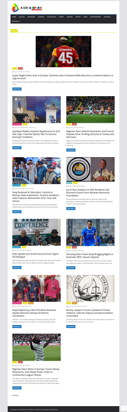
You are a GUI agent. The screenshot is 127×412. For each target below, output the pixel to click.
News (85, 17)
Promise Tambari (82, 306)
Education (31, 17)
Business (41, 17)
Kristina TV (16, 21)
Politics (22, 17)
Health (78, 17)
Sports (61, 17)
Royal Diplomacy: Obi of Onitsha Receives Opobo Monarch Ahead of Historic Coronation (34, 312)
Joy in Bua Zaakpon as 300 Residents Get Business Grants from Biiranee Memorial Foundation (87, 192)
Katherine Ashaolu (29, 188)
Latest (14, 68)
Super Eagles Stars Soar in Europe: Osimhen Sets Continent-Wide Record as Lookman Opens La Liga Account (62, 77)
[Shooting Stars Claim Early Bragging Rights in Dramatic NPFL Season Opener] (90, 232)
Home (14, 17)
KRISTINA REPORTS (28, 409)
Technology (51, 17)
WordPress (54, 409)
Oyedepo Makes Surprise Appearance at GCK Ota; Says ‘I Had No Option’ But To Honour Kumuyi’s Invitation (36, 134)
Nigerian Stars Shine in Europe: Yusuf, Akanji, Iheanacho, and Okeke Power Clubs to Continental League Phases (36, 371)
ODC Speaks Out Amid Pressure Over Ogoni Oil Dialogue (35, 255)
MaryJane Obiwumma (30, 127)
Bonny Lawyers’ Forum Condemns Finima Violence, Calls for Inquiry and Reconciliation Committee (89, 312)
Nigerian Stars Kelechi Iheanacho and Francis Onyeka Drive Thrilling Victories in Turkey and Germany (90, 134)
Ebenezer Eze (28, 306)
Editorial (107, 17)
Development (16, 185)
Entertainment (95, 17)
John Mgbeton (82, 186)
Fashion (70, 17)
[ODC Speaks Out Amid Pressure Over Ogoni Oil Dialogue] (36, 232)
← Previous (15, 395)
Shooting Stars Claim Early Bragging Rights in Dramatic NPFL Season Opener (89, 256)
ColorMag (45, 409)
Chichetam (27, 71)
